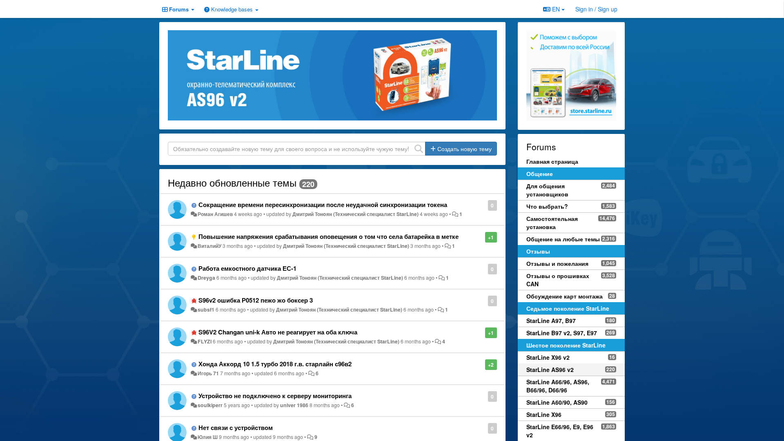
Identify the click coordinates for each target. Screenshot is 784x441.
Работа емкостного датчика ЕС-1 (247, 268)
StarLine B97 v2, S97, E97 (561, 333)
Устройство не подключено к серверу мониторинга (275, 395)
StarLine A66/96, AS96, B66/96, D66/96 (557, 386)
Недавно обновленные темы (232, 182)
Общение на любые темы (563, 239)
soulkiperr (210, 405)
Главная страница (552, 161)
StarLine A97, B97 (551, 320)
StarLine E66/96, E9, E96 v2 (559, 431)
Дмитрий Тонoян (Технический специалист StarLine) (355, 214)
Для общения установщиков (547, 190)
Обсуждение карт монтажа (564, 296)
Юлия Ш (208, 437)
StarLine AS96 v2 (550, 369)
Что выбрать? (547, 206)
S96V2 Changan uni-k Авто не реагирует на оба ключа (277, 331)
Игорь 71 (208, 373)
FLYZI (205, 341)
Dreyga (206, 277)
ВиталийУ (209, 245)
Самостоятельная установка (552, 222)
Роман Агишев (215, 214)
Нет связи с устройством (235, 427)
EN (555, 9)
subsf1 (206, 309)
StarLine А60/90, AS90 (557, 402)
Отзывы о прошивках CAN (557, 280)
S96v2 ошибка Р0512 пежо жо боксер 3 (255, 300)
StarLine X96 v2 (548, 357)
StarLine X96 (543, 414)
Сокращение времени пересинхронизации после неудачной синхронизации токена (322, 204)
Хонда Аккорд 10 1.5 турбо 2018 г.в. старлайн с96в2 (275, 363)
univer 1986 (294, 405)
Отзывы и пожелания (557, 263)
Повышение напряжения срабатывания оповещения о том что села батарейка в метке (328, 236)
